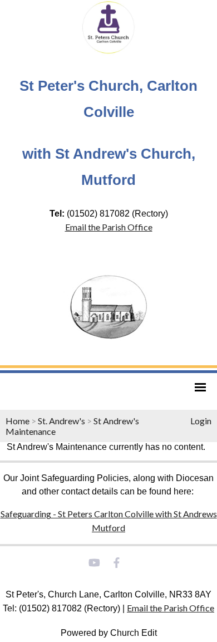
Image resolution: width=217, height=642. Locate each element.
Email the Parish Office (108, 227)
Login (200, 420)
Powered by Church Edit (109, 633)
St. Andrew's (61, 420)
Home (17, 420)
